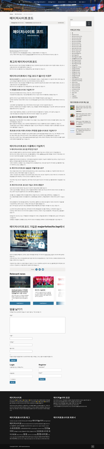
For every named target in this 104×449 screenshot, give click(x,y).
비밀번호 (12, 373)
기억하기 (13, 379)
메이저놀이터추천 (76, 62)
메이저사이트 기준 (76, 45)
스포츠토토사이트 (25, 428)
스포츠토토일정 (34, 428)
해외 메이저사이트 (76, 48)
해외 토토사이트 (45, 438)
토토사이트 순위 (26, 437)
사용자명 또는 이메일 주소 (16, 367)
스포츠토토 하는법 (40, 428)
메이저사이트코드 (14, 51)
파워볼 (25, 438)
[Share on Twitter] (40, 269)
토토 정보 (82, 2)
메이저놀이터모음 (76, 63)
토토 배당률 (34, 434)
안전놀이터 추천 (25, 431)
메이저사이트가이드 (77, 36)
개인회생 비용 (12, 420)
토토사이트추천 (76, 84)
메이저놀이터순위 (39, 2)
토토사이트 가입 (49, 254)
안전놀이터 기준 (76, 74)
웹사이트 (12, 348)
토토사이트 (61, 2)
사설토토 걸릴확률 (20, 425)
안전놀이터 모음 (17, 431)
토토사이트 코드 (20, 438)
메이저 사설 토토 (76, 51)
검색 (71, 19)
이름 (11, 335)
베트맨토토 (40, 423)
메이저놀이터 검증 (76, 57)
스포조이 (47, 425)
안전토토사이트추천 (77, 80)
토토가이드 (30, 434)
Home (11, 14)
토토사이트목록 (17, 436)
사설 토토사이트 (28, 425)
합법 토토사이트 (32, 438)
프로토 (28, 438)
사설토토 (74, 96)
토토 (73, 94)
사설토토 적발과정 (41, 425)
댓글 (11, 315)
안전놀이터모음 (76, 75)
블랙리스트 (43, 154)
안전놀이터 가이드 (76, 67)
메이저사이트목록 (76, 41)
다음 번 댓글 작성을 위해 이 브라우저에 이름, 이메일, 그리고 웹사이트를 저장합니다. (31, 356)
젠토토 (18, 434)
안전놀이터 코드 (76, 72)
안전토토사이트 (42, 431)
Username (42, 367)
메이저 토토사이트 (76, 50)
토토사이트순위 (76, 86)
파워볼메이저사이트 (77, 58)
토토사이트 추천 (43, 437)
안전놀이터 (51, 2)
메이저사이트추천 (34, 423)
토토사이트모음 (76, 87)
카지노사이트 (72, 2)
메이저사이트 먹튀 (76, 46)
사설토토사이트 (35, 425)
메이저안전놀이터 (76, 53)
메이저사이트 (27, 2)
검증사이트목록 (18, 420)
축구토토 (21, 434)
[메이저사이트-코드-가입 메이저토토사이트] (29, 240)
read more (78, 111)
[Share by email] (43, 269)
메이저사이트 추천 (76, 38)
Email (40, 373)
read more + (20, 303)
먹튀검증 (24, 52)
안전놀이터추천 (76, 68)
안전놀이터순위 (76, 70)
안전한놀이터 (75, 77)
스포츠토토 (75, 97)
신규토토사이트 (76, 89)
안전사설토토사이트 (77, 79)
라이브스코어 (24, 420)
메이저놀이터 (75, 55)
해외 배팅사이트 (39, 438)
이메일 (12, 342)
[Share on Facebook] (36, 269)
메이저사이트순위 (76, 39)
